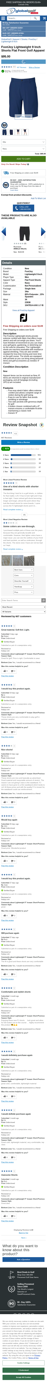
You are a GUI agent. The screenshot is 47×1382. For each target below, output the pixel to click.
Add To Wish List (38, 198)
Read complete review (12, 510)
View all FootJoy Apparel (23, 310)
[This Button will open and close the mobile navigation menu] (3, 18)
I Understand (23, 1370)
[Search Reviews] (43, 600)
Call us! (25, 208)
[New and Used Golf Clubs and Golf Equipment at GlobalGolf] (23, 13)
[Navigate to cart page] (42, 18)
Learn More (14, 190)
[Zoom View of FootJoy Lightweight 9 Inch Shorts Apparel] (23, 97)
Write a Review (34, 67)
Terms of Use (33, 1358)
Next (23, 1238)
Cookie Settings (23, 1363)
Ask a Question (23, 1260)
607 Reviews (21, 67)
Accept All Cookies (23, 1377)
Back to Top (23, 1233)
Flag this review (7, 676)
